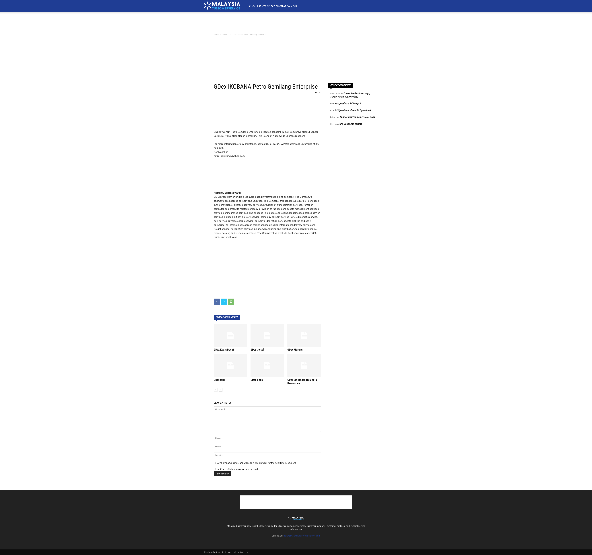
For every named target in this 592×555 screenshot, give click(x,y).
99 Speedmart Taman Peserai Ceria (357, 117)
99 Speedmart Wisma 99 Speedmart (353, 110)
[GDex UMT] (230, 365)
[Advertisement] (296, 23)
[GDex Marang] (304, 335)
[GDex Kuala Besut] (230, 335)
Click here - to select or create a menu (273, 6)
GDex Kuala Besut (224, 349)
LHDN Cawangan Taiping (349, 123)
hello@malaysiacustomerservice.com (302, 535)
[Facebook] (217, 302)
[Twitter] (224, 302)
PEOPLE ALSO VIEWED (227, 317)
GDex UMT (219, 379)
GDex (224, 34)
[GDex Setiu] (267, 365)
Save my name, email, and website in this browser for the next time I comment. (256, 462)
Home (216, 34)
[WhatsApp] (231, 302)
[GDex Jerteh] (267, 335)
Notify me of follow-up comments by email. (237, 469)
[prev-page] (216, 390)
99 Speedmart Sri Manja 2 (348, 103)
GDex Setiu (257, 379)
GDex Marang (294, 349)
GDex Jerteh (257, 349)
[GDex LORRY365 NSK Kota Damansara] (304, 365)
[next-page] (220, 390)
